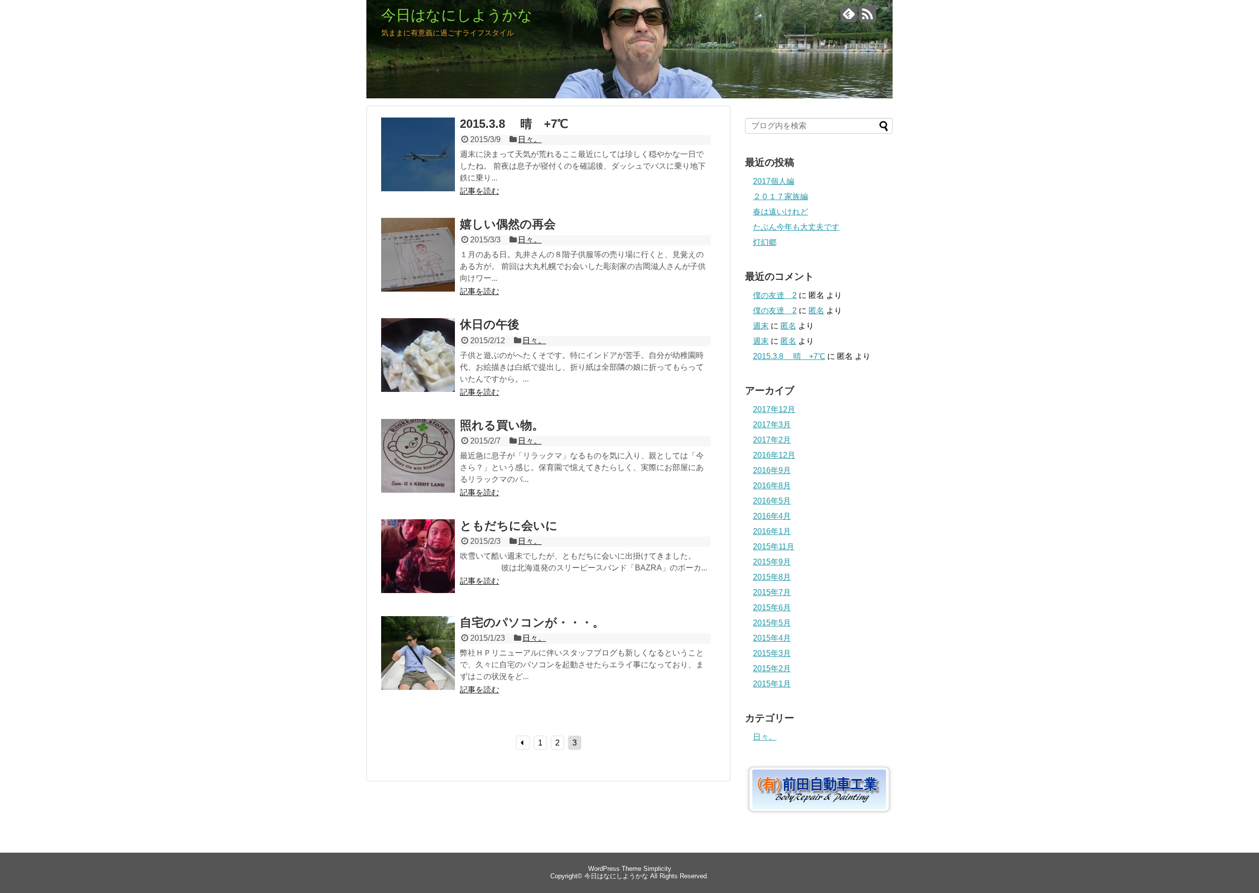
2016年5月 (772, 501)
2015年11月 (773, 546)
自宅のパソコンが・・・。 (532, 622)
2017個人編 (773, 181)
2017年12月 (774, 409)
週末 (761, 326)
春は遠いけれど (780, 212)
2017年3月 (772, 424)
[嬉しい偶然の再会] (418, 265)
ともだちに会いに (509, 525)
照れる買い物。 (502, 425)
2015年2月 (772, 668)
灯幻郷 (765, 242)
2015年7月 (772, 592)
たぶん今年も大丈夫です (796, 227)
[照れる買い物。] (418, 466)
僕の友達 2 (775, 295)
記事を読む (479, 191)
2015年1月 (772, 684)
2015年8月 (772, 577)
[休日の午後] (418, 366)
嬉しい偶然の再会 (508, 224)
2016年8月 (772, 485)
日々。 (529, 139)
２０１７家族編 (780, 196)
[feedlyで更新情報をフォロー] (848, 17)
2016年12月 (774, 455)
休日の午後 (489, 324)
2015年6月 (772, 607)
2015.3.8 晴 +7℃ (514, 123)
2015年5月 (772, 623)
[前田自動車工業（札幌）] (819, 811)
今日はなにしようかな (457, 15)
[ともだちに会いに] (418, 567)
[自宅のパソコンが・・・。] (418, 664)
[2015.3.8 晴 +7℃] (418, 165)
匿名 (816, 310)
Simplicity (657, 868)
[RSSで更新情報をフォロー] (867, 17)
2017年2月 (772, 440)
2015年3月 (772, 653)
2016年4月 (772, 516)
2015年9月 (772, 562)
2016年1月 (772, 531)
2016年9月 (772, 470)
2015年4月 (772, 638)
